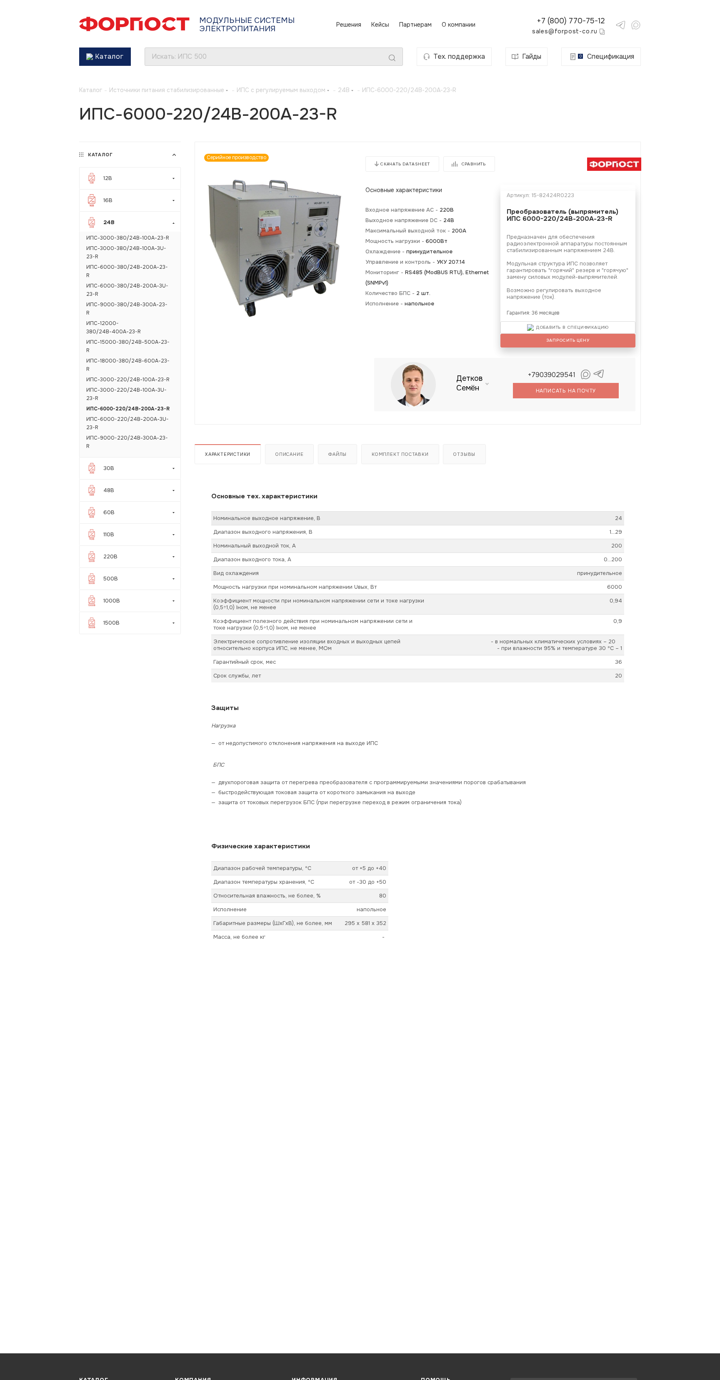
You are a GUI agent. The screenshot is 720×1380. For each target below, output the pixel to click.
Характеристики (227, 454)
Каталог (109, 56)
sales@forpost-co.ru (565, 31)
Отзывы (464, 454)
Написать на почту (566, 391)
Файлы (337, 454)
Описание (289, 454)
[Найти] (392, 58)
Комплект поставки (400, 454)
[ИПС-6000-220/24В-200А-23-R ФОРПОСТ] (274, 248)
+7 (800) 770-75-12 (571, 20)
